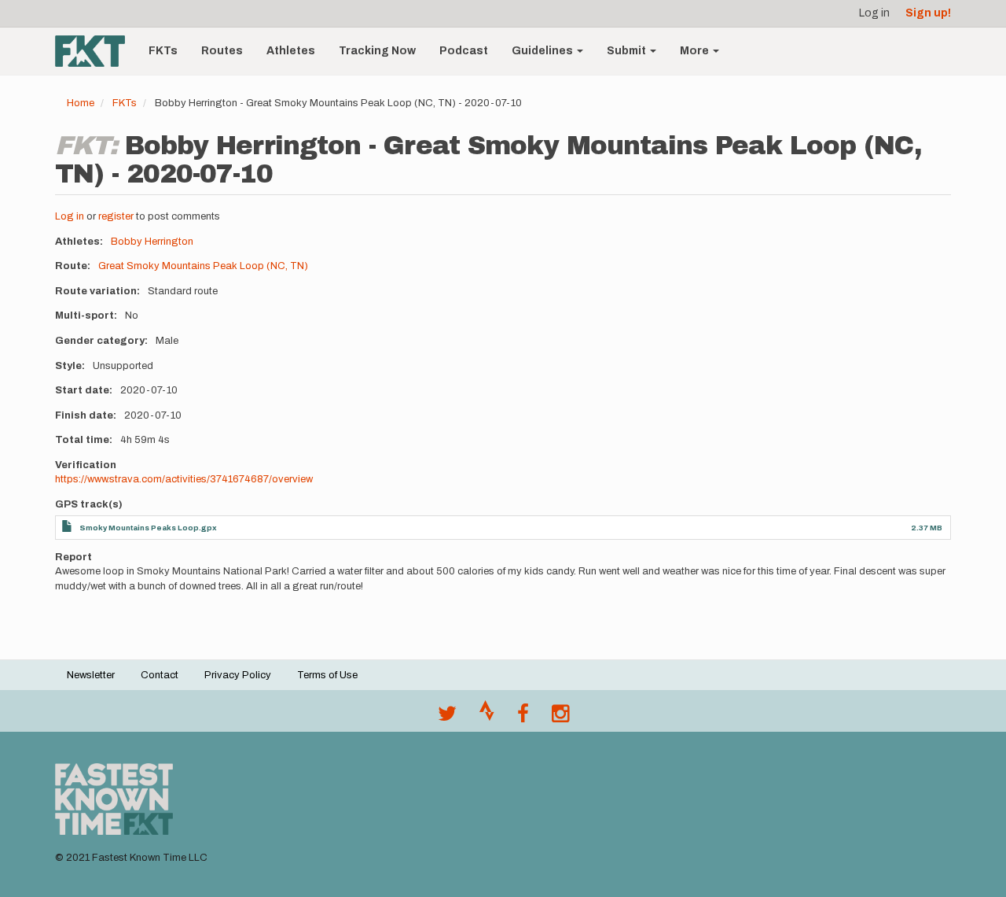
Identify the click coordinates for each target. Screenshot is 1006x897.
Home (80, 103)
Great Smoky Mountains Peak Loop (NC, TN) (203, 265)
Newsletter (91, 675)
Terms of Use (327, 675)
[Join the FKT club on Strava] (486, 717)
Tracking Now (377, 51)
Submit (627, 51)
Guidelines (543, 51)
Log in (874, 13)
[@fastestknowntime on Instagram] (560, 717)
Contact (159, 675)
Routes (222, 51)
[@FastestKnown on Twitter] (447, 717)
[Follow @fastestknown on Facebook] (523, 717)
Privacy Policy (237, 675)
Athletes (290, 51)
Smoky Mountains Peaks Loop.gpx (148, 527)
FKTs (163, 51)
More (695, 51)
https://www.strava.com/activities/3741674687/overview (184, 479)
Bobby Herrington (152, 241)
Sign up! (928, 13)
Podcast (463, 51)
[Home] (96, 51)
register (116, 216)
